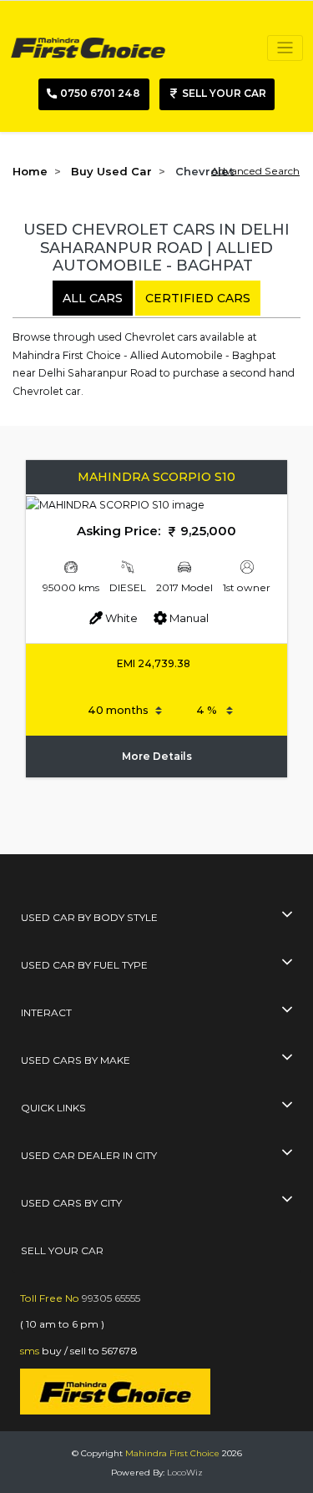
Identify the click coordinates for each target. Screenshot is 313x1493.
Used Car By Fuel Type (84, 965)
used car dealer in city (89, 1155)
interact (46, 1012)
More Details (157, 756)
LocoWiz (185, 1472)
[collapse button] (287, 915)
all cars (93, 298)
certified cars (197, 298)
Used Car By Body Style (89, 917)
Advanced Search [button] (255, 170)
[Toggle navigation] (285, 48)
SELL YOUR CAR (62, 1250)
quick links (53, 1107)
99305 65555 (111, 1298)
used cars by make (75, 1060)
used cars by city (71, 1203)
